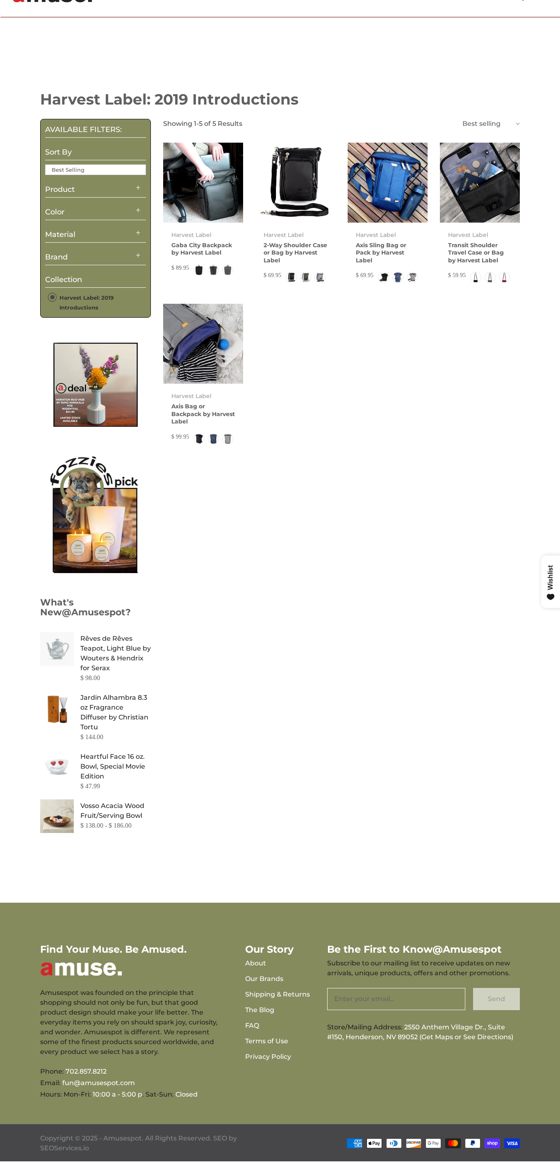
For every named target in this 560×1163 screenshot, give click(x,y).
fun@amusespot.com (98, 1083)
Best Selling (68, 169)
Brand (56, 257)
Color (54, 211)
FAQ (252, 1025)
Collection (63, 279)
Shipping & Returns (277, 994)
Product (60, 189)
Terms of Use (266, 1041)
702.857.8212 (86, 1071)
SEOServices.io (64, 1148)
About (255, 963)
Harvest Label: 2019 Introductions (86, 302)
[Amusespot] (95, 384)
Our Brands (264, 979)
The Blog (259, 1010)
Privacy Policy (268, 1057)
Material (60, 234)
